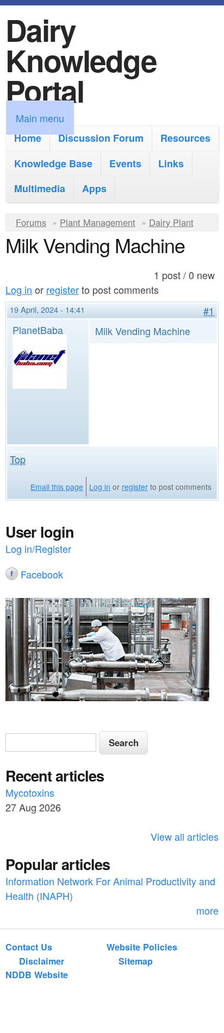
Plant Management (97, 222)
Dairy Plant (171, 222)
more (207, 910)
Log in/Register (38, 548)
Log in (18, 289)
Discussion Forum (101, 138)
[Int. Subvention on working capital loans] (112, 651)
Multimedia (39, 188)
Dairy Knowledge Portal (81, 60)
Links (171, 163)
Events (125, 163)
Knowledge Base (53, 163)
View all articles (185, 836)
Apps (94, 188)
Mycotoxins (29, 792)
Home (27, 138)
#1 (208, 311)
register (62, 289)
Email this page (56, 486)
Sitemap (136, 961)
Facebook (42, 574)
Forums (31, 222)
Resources (185, 138)
